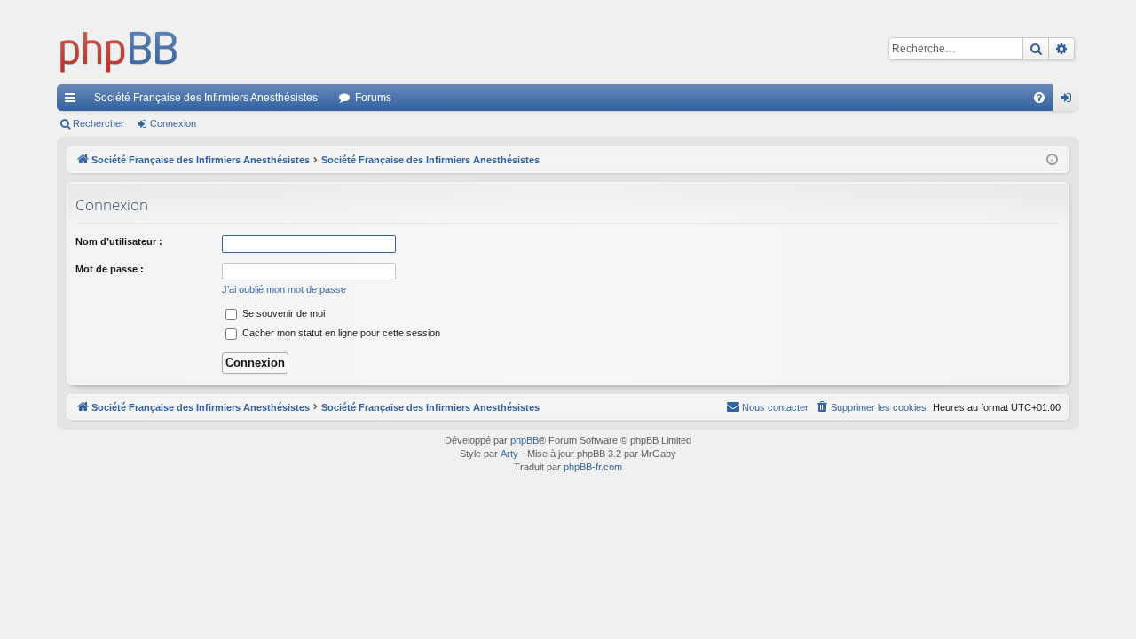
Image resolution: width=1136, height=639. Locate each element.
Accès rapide (73, 101)
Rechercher (98, 123)
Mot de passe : (109, 269)
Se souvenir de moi (282, 313)
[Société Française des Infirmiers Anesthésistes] (119, 48)
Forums (373, 97)
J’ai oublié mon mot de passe (284, 289)
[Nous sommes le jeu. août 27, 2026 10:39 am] (1052, 160)
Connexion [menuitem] (1069, 101)
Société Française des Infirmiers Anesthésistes (206, 97)
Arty (509, 453)
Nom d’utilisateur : (118, 241)
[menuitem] (1039, 97)
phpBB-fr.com (593, 467)
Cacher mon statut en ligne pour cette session (340, 332)
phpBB (524, 440)
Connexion (173, 123)
